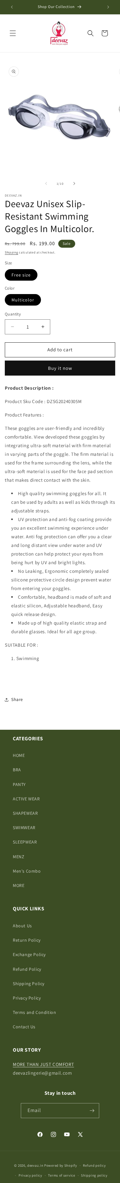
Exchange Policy (29, 954)
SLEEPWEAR (25, 842)
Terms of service (61, 1175)
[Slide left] (46, 183)
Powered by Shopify (60, 1165)
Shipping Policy (28, 983)
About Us (22, 926)
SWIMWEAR (24, 827)
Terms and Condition (34, 1012)
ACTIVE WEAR (26, 799)
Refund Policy (27, 969)
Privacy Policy (27, 998)
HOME (19, 755)
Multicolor (23, 300)
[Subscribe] (92, 1110)
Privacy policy (30, 1175)
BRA (17, 770)
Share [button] (17, 699)
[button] (13, 33)
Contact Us (24, 1027)
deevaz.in (35, 1165)
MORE (18, 885)
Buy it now (60, 368)
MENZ (18, 857)
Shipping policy (94, 1175)
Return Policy (27, 940)
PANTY (19, 784)
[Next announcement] (108, 7)
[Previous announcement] (12, 7)
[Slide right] (74, 183)
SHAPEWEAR (25, 813)
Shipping (11, 252)
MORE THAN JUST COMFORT (43, 1064)
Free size (21, 275)
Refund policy (94, 1165)
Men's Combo (27, 871)
